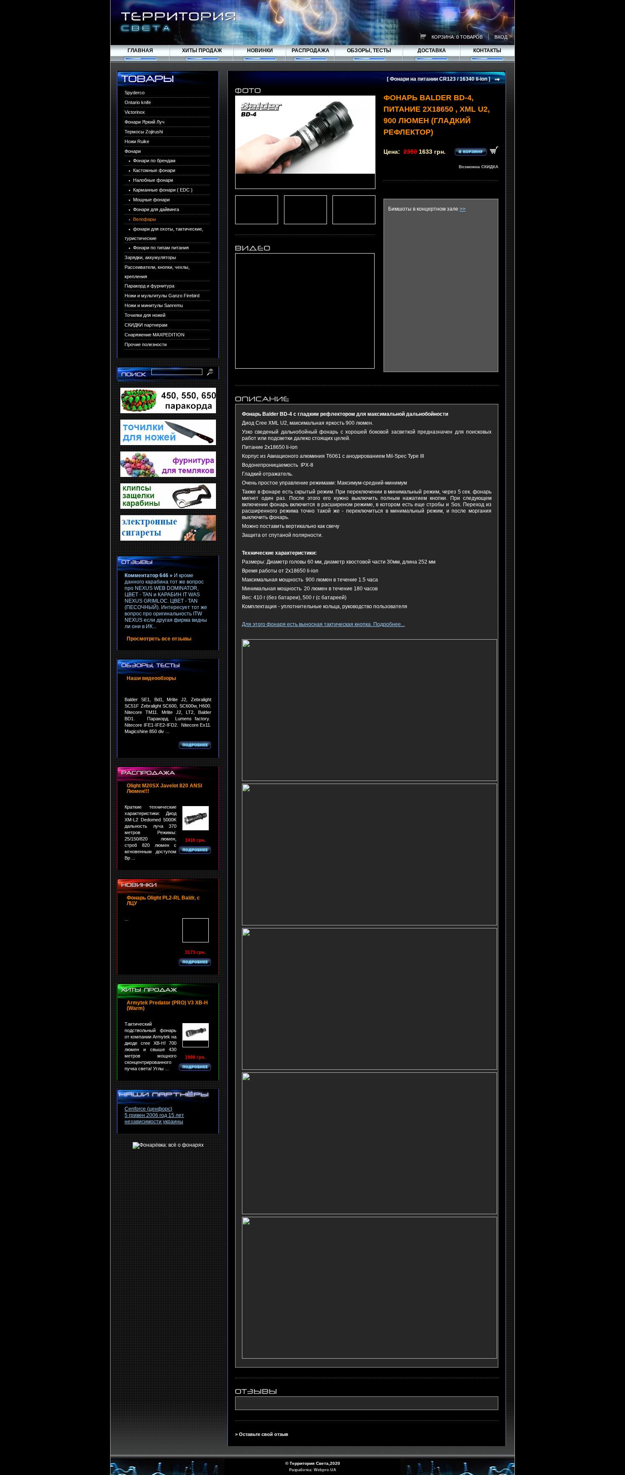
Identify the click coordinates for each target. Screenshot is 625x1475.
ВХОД (500, 36)
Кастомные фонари (154, 170)
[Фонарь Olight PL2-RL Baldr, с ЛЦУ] (195, 930)
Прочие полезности (146, 344)
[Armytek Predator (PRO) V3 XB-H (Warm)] (195, 1035)
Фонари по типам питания (161, 247)
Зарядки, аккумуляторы (150, 257)
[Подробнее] (195, 745)
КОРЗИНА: (443, 36)
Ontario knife (138, 102)
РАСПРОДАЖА (311, 51)
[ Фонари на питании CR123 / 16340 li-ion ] (438, 79)
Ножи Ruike (137, 141)
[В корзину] (476, 151)
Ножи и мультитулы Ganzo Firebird (162, 295)
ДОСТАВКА (432, 51)
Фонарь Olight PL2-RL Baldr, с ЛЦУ (163, 900)
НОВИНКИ (260, 51)
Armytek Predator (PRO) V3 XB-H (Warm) (167, 1005)
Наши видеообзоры (151, 678)
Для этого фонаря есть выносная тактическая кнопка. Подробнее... (323, 624)
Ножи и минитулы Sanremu (154, 305)
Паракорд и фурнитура (149, 285)
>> (463, 209)
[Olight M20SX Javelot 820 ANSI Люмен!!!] (195, 818)
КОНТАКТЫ (487, 51)
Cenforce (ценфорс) (148, 1109)
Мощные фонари (151, 199)
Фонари (133, 151)
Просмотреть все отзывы (159, 639)
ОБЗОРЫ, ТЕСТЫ (369, 51)
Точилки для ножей (145, 315)
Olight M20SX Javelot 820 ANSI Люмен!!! (164, 788)
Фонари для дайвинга (156, 209)
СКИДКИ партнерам (146, 324)
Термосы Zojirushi (144, 131)
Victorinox (135, 112)
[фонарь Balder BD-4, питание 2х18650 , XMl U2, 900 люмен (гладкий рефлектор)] (305, 142)
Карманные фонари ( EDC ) (163, 189)
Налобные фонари (153, 180)
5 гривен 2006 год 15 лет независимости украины (154, 1118)
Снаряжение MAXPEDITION (155, 334)
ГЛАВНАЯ (140, 51)
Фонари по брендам (154, 160)
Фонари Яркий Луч (145, 121)
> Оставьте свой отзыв (261, 1434)
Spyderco (135, 92)
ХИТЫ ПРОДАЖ (202, 51)
